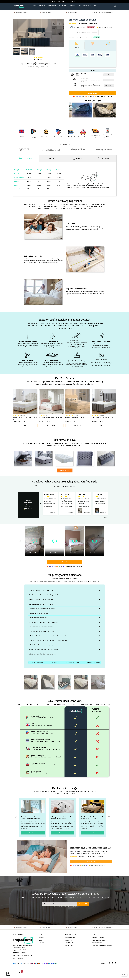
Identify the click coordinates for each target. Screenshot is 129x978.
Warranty (105, 158)
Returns (79, 158)
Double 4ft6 (92, 55)
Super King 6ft (107, 55)
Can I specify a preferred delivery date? (41, 608)
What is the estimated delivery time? (40, 599)
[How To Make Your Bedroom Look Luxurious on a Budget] (92, 804)
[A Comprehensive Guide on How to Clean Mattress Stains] (62, 804)
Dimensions (27, 158)
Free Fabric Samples (85, 6)
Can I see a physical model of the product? (42, 595)
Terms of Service (70, 941)
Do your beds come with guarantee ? (40, 590)
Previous (11, 63)
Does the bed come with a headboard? (41, 630)
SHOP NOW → (64, 561)
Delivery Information (71, 936)
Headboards (52, 6)
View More (64, 470)
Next (65, 63)
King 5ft (99, 55)
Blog (94, 6)
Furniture (73, 6)
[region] (75, 503)
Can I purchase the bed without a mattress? (42, 621)
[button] (41, 503)
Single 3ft (77, 55)
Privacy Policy (69, 943)
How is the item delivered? (37, 617)
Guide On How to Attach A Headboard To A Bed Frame (30, 816)
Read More (32, 831)
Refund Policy (69, 938)
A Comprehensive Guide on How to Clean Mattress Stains (62, 816)
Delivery (53, 158)
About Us (41, 936)
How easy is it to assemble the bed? (40, 626)
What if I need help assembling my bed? (41, 644)
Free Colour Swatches (98, 936)
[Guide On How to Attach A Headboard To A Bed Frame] (33, 804)
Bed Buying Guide (97, 941)
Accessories (63, 6)
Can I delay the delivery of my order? (40, 604)
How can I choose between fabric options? (42, 648)
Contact (41, 941)
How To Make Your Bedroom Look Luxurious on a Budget (92, 816)
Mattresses (41, 6)
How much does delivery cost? (38, 612)
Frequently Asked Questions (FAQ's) (102, 943)
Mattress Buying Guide (98, 938)
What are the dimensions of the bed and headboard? (45, 635)
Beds (34, 6)
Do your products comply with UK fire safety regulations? (46, 639)
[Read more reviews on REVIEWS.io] (28, 509)
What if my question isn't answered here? (41, 652)
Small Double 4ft (85, 55)
